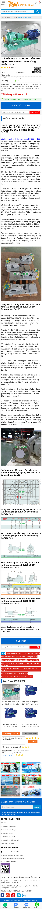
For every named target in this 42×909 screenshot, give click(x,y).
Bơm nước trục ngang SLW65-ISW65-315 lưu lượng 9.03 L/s (9, 726)
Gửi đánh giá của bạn (10, 734)
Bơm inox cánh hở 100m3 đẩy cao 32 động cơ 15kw (19, 657)
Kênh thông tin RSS (7, 843)
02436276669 (18, 855)
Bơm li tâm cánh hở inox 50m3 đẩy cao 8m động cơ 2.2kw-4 (19, 669)
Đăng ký (37, 807)
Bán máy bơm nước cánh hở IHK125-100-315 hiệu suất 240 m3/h (10, 704)
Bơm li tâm (12, 17)
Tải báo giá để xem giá (14, 94)
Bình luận (12, 67)
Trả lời (4, 755)
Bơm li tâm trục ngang (24, 17)
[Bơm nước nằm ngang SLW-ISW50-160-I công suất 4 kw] (31, 697)
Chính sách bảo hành (8, 836)
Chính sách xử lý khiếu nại (10, 840)
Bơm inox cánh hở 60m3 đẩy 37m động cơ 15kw (23, 653)
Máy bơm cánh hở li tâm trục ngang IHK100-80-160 (20, 139)
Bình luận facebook (30, 734)
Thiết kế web (21, 900)
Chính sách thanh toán (8, 826)
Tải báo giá (37, 72)
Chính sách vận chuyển (9, 830)
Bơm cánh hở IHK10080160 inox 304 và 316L (17, 677)
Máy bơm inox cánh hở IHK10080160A (14, 673)
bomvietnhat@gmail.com (15, 858)
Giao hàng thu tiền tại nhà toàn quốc (20, 99)
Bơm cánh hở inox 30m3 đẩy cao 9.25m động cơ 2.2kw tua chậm (20, 664)
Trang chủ (4, 17)
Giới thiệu (4, 823)
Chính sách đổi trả (7, 833)
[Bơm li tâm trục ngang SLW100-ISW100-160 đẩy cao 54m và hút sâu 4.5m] (31, 719)
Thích (11, 755)
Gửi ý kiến (32, 741)
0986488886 (15, 852)
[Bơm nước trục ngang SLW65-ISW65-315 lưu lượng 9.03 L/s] (11, 719)
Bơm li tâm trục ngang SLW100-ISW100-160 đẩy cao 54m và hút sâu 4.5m (31, 726)
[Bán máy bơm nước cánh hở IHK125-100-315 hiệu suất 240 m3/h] (11, 699)
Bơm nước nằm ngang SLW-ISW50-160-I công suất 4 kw (30, 704)
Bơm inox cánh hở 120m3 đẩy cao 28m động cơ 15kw (19, 660)
